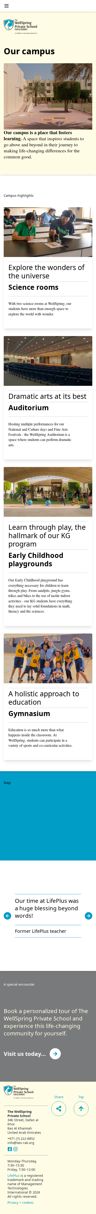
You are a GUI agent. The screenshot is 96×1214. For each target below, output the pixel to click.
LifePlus (13, 1175)
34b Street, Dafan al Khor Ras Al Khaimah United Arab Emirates (24, 1126)
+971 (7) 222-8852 (21, 1138)
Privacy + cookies (20, 1202)
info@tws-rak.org (20, 1143)
